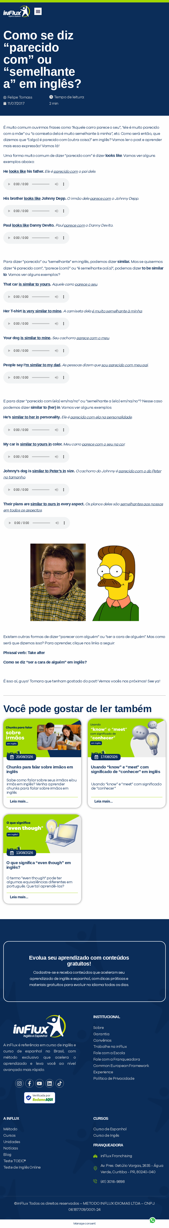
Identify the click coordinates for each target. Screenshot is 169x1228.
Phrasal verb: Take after (24, 653)
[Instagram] (19, 1083)
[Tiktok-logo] (59, 1083)
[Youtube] (39, 1083)
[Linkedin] (49, 1083)
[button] (38, 11)
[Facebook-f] (29, 1083)
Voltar (101, 1210)
